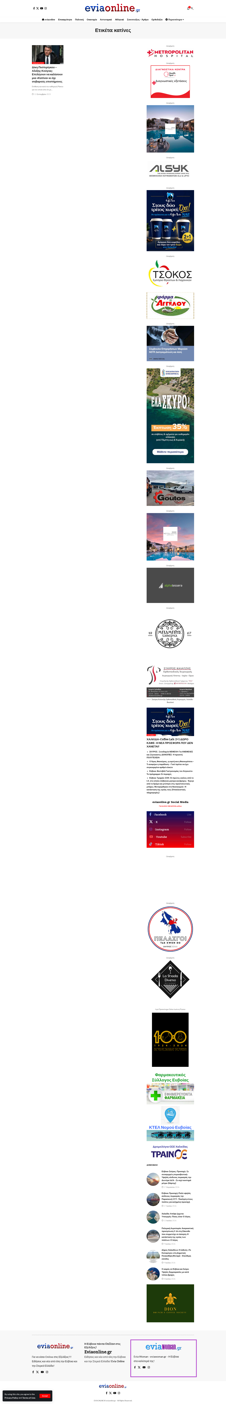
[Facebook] (34, 8)
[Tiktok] (170, 844)
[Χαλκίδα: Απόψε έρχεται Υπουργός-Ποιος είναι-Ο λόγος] (153, 1217)
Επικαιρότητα (38, 63)
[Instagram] (45, 8)
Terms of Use (28, 1397)
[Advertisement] (170, 878)
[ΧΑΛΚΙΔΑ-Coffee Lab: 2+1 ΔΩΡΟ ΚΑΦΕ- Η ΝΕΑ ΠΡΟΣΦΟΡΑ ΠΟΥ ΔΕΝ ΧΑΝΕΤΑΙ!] (170, 722)
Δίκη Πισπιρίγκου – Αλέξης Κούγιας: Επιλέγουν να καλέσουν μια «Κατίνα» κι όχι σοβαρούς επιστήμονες (47, 74)
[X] (37, 8)
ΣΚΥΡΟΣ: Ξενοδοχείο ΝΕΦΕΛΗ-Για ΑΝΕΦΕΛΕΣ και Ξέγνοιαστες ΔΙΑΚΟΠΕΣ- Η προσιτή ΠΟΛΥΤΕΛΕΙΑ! (170, 755)
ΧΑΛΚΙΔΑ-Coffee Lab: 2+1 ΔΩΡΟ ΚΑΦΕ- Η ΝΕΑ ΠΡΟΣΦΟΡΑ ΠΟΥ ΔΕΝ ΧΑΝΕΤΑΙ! (170, 743)
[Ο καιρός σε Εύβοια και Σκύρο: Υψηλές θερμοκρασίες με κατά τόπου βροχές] (153, 1273)
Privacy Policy (11, 1397)
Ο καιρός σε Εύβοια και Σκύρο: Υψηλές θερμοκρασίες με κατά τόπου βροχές (175, 1272)
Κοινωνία (151, 735)
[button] (44, 1396)
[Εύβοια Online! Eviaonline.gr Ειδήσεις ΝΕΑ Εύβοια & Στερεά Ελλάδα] (113, 8)
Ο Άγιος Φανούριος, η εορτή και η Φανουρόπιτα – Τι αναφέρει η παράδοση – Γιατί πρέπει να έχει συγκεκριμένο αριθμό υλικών (170, 764)
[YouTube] (41, 8)
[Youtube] (170, 837)
